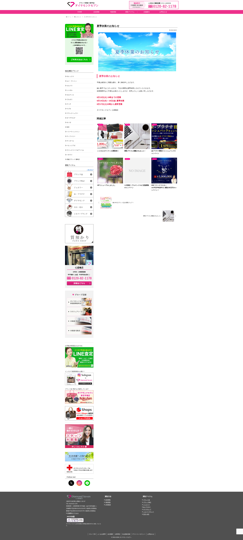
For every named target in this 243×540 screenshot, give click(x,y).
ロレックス (70, 76)
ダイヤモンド (147, 509)
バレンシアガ (70, 145)
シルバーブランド (148, 512)
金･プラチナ (147, 507)
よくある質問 (102, 534)
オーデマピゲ (70, 118)
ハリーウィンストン (73, 131)
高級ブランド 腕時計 (73, 159)
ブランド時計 (147, 502)
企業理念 (117, 534)
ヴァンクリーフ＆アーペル (75, 150)
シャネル (69, 90)
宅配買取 (108, 502)
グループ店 (92, 534)
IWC (67, 127)
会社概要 (110, 534)
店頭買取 (108, 500)
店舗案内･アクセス (73, 513)
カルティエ (70, 95)
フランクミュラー (72, 113)
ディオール (70, 141)
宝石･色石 (146, 514)
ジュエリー (146, 504)
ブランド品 (146, 500)
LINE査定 (108, 504)
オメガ (68, 122)
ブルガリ (69, 99)
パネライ (69, 154)
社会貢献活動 (126, 534)
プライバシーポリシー (138, 534)
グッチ (68, 104)
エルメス (69, 85)
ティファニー (70, 136)
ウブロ (68, 108)
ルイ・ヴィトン (71, 81)
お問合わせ (150, 534)
